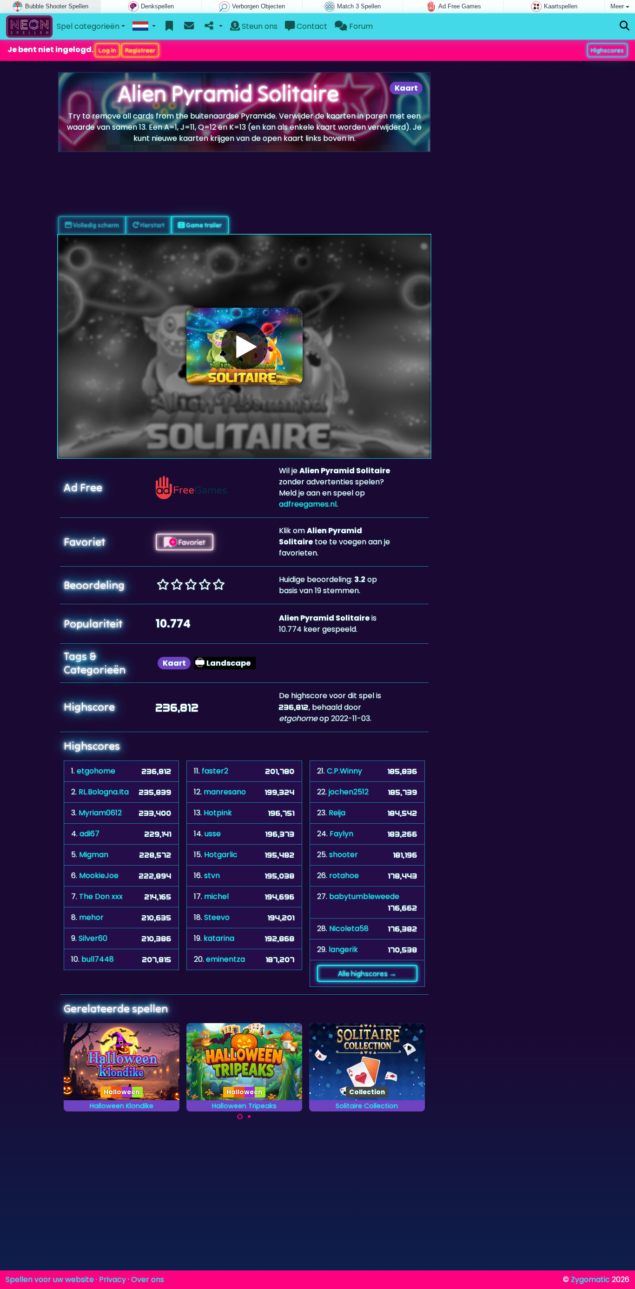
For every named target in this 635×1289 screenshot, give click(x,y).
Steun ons (259, 26)
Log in (107, 50)
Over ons (147, 1279)
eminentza (225, 959)
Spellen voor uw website (50, 1279)
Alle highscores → (367, 973)
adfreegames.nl (308, 504)
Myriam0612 (100, 812)
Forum (360, 26)
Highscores (607, 50)
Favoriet (191, 542)
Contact (311, 26)
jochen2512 (349, 792)
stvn (212, 875)
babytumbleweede (364, 896)
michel (216, 896)
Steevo (217, 917)
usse (213, 833)
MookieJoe (99, 875)
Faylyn (341, 833)
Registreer (140, 50)
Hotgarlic (221, 854)
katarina (219, 938)
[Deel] (212, 26)
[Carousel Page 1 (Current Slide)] (240, 1116)
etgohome (96, 771)
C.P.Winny (344, 771)
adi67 (89, 833)
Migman (93, 854)
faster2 (215, 771)
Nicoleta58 (349, 928)
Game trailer (203, 225)
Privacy (112, 1279)
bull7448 (97, 959)
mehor (91, 917)
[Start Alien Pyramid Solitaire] (244, 346)
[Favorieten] (169, 26)
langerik (343, 949)
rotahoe (344, 875)
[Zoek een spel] (624, 26)
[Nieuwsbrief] (189, 26)
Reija (337, 812)
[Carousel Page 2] (249, 1116)
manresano (225, 792)
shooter (343, 854)
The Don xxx (101, 896)
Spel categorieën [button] (88, 26)
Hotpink (218, 812)
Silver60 (93, 938)
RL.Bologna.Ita (104, 792)
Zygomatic (590, 1279)
